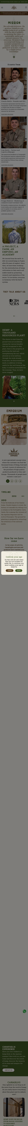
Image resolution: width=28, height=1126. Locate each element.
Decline (18, 570)
